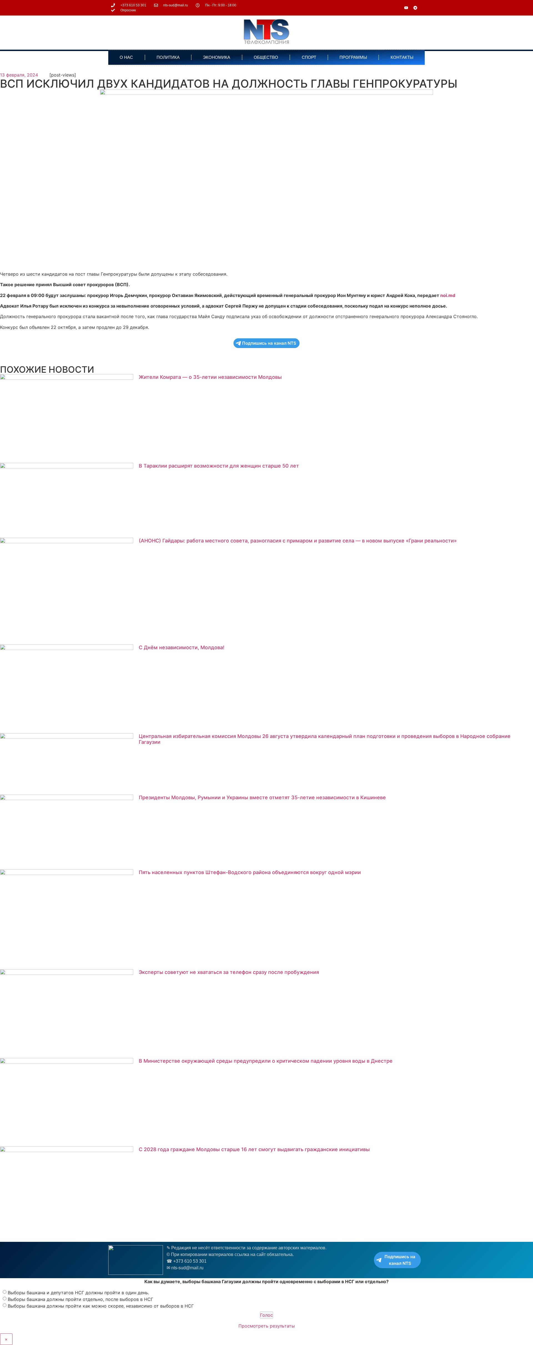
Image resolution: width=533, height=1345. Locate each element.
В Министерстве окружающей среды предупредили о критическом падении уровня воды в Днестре (266, 1061)
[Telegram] (415, 8)
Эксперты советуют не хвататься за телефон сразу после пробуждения (229, 972)
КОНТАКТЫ (402, 57)
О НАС (126, 57)
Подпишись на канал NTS (269, 343)
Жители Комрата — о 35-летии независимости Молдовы (210, 377)
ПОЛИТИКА (168, 57)
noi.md (447, 295)
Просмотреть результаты (266, 1326)
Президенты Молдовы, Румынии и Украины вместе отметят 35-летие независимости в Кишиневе (262, 797)
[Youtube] (406, 8)
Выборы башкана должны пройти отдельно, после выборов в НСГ (80, 1299)
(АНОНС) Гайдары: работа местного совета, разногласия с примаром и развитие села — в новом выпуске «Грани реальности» (298, 541)
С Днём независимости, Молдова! (181, 647)
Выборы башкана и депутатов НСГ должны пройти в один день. (78, 1292)
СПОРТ (309, 57)
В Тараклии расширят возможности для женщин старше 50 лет (219, 466)
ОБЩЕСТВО (266, 57)
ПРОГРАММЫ (353, 57)
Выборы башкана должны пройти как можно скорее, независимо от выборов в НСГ (101, 1306)
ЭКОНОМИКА (216, 57)
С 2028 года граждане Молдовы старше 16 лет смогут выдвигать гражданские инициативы (254, 1149)
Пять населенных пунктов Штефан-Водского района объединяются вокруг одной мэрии (250, 872)
